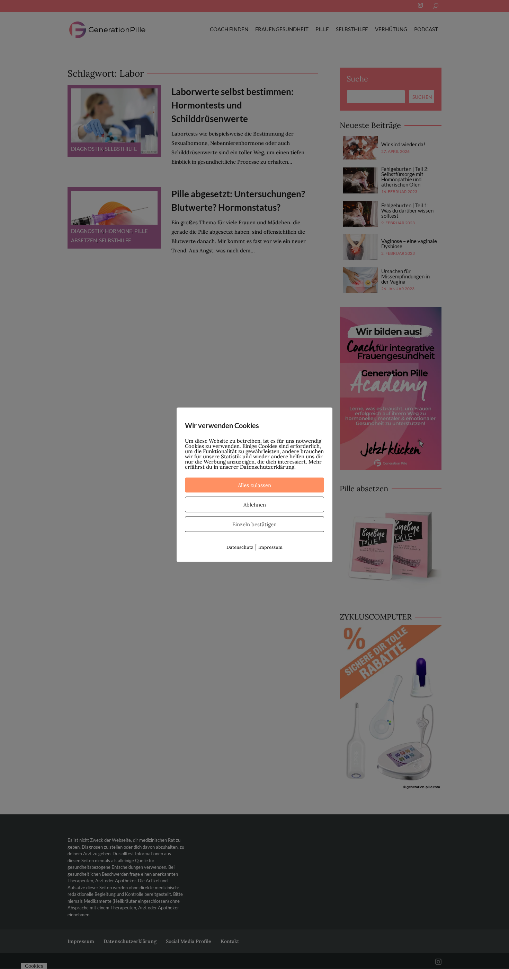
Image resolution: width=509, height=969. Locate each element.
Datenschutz (239, 547)
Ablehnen (254, 504)
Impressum (270, 547)
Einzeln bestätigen (254, 524)
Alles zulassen (254, 485)
